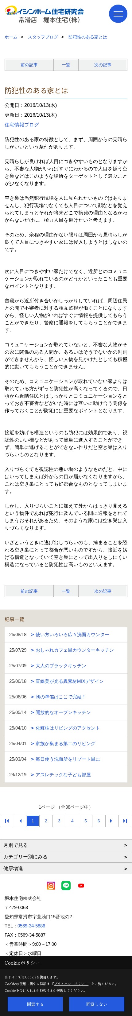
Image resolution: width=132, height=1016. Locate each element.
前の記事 (29, 64)
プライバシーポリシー (71, 983)
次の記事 (102, 64)
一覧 (66, 64)
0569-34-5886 (31, 925)
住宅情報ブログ (22, 124)
